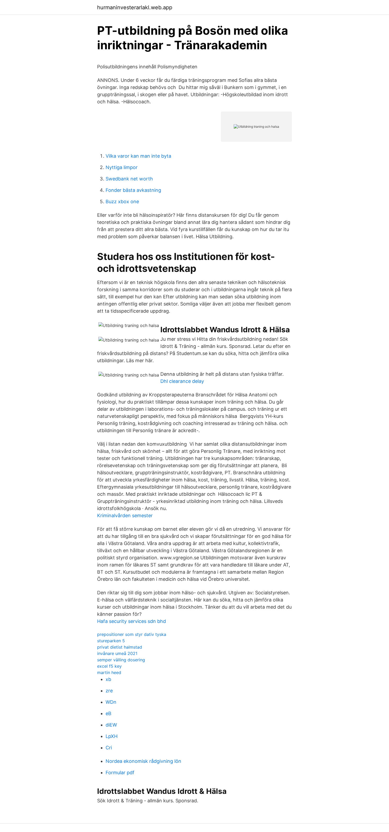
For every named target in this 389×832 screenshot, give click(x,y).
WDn (111, 702)
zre (109, 690)
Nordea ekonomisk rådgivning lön (143, 761)
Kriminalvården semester (125, 515)
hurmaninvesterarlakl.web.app (134, 7)
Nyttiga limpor (122, 167)
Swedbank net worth (129, 179)
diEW (111, 725)
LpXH (111, 736)
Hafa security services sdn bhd (131, 621)
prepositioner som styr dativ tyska (131, 634)
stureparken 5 (111, 640)
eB (108, 713)
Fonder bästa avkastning (133, 190)
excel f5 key (109, 666)
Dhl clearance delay (182, 381)
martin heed (109, 672)
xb (108, 679)
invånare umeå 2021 (117, 653)
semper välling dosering (121, 659)
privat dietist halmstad (119, 647)
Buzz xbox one (122, 201)
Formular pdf (120, 772)
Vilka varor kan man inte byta (138, 156)
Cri (109, 747)
